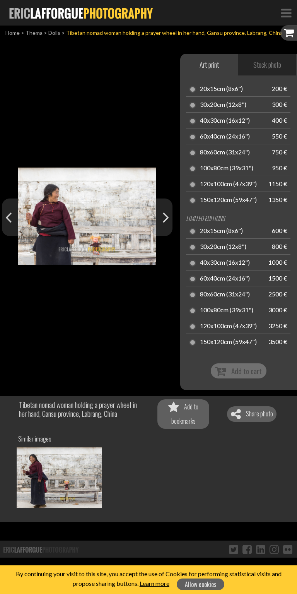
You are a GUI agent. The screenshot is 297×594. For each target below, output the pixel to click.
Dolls (54, 32)
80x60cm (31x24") (225, 152)
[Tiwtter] (233, 549)
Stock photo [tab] (267, 65)
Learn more (154, 583)
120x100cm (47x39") (228, 184)
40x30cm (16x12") (225, 121)
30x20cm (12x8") (223, 105)
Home (12, 32)
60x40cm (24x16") (225, 137)
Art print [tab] (209, 65)
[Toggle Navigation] (286, 13)
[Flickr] (287, 549)
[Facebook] (247, 549)
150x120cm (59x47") (228, 200)
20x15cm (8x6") (221, 89)
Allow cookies (201, 584)
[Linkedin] (260, 549)
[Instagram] (274, 549)
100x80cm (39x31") (226, 168)
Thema (34, 32)
